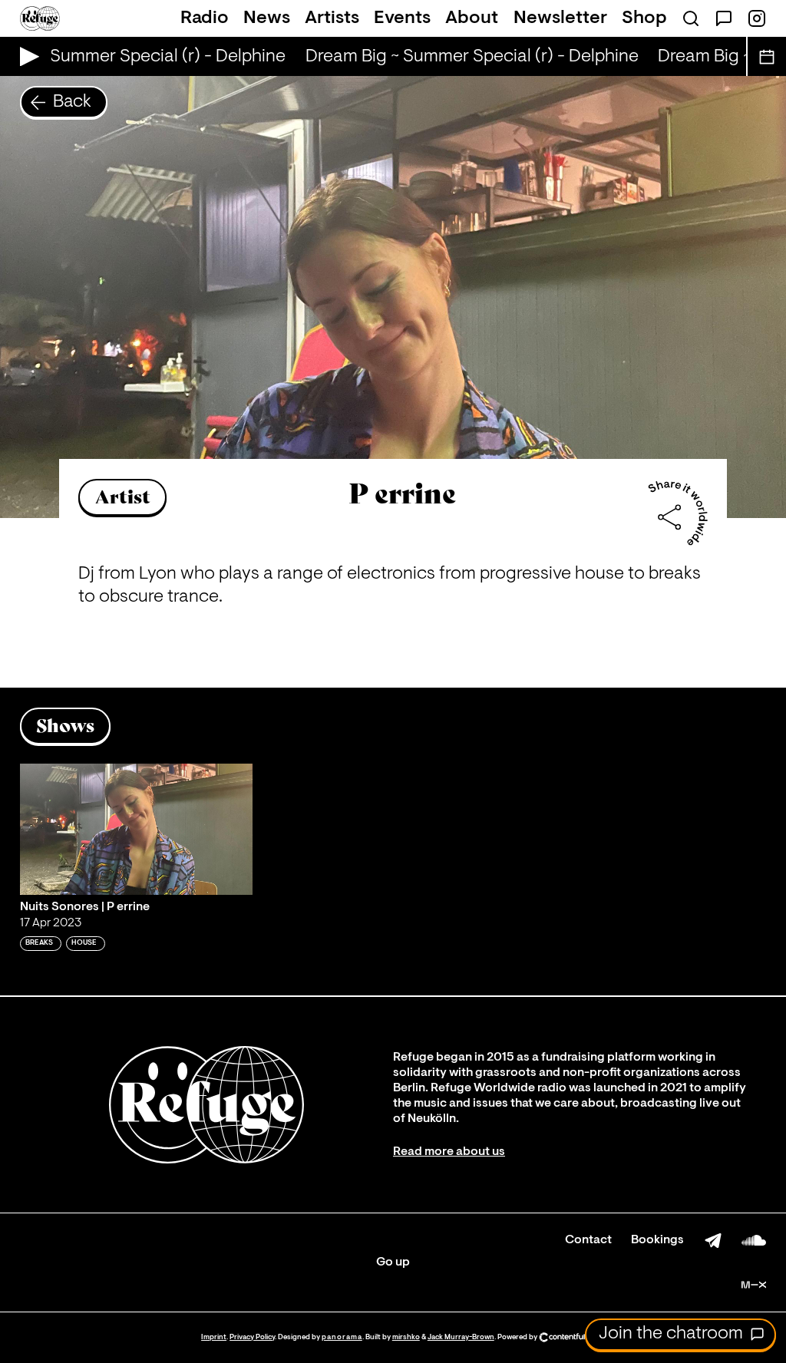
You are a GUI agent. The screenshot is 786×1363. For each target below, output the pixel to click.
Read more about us (449, 1152)
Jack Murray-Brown (461, 1337)
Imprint (213, 1337)
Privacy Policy (252, 1337)
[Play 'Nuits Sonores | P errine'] (136, 829)
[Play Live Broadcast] (25, 56)
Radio (204, 18)
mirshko (406, 1337)
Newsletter (560, 18)
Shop (644, 18)
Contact (588, 1240)
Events (402, 18)
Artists (332, 18)
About (471, 18)
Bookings (657, 1240)
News (266, 18)
